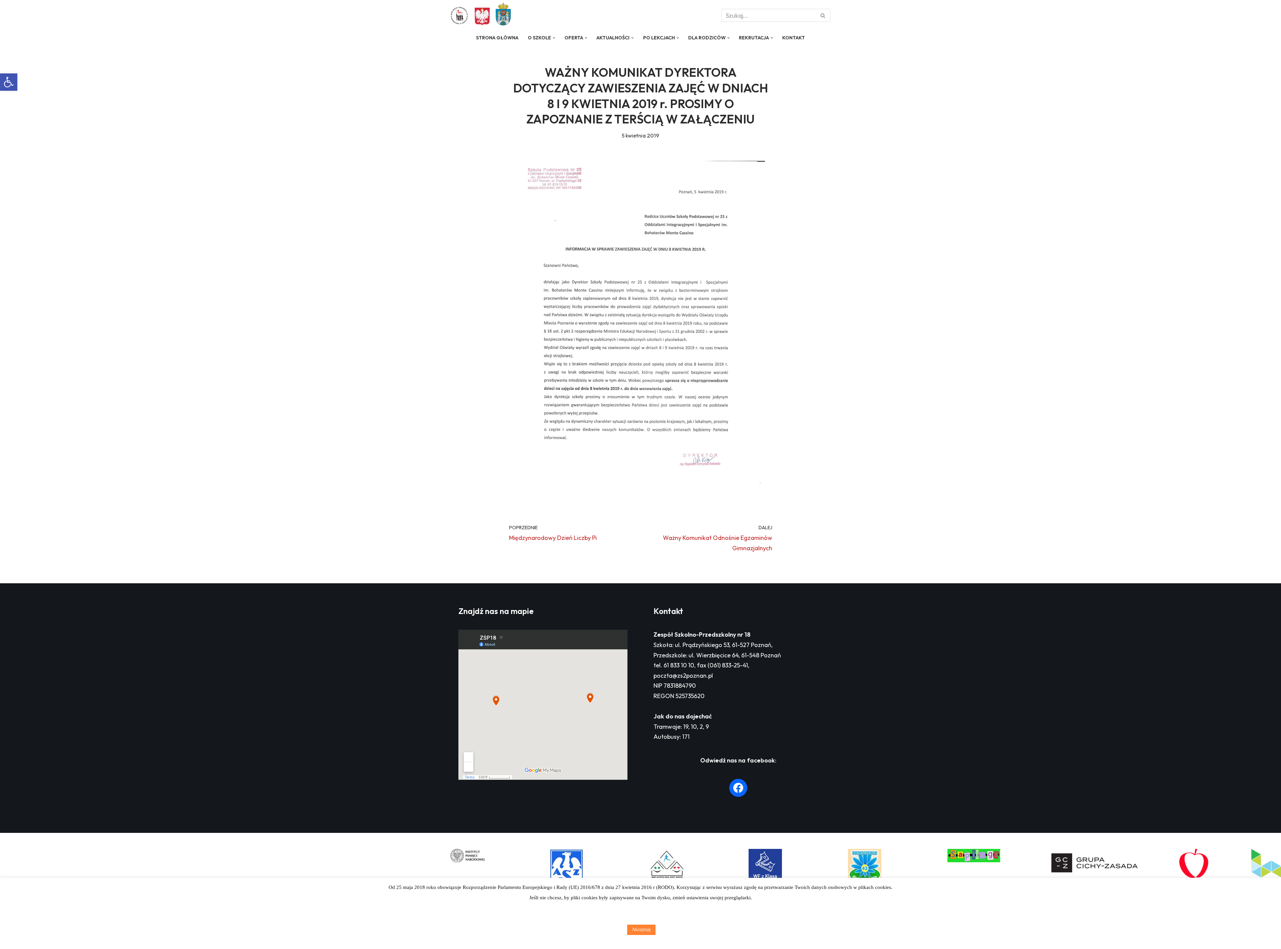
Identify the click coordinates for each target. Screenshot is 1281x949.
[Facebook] (738, 788)
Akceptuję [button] (641, 929)
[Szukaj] (823, 15)
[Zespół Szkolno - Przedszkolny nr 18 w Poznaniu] (461, 16)
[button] (8, 82)
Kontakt (793, 38)
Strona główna (497, 38)
